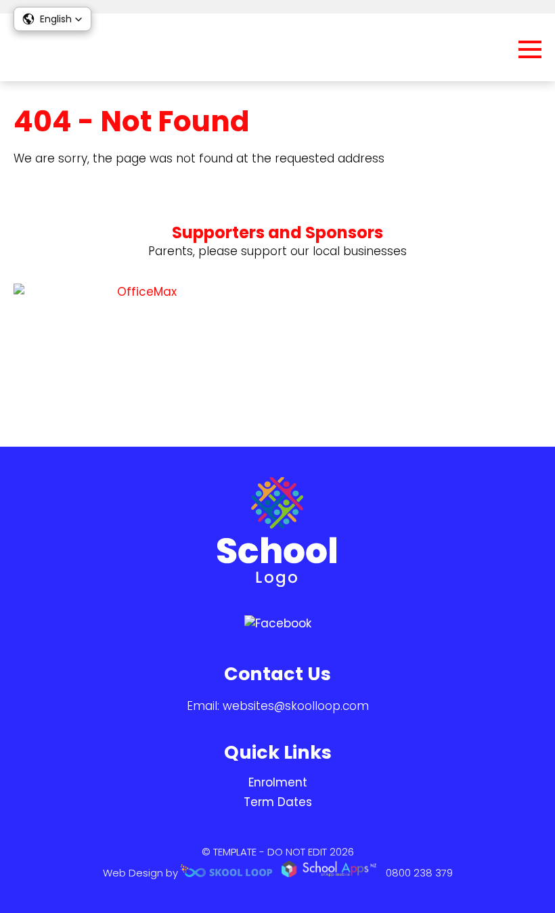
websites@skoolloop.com (296, 706)
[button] (52, 19)
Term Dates (278, 802)
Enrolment (277, 782)
